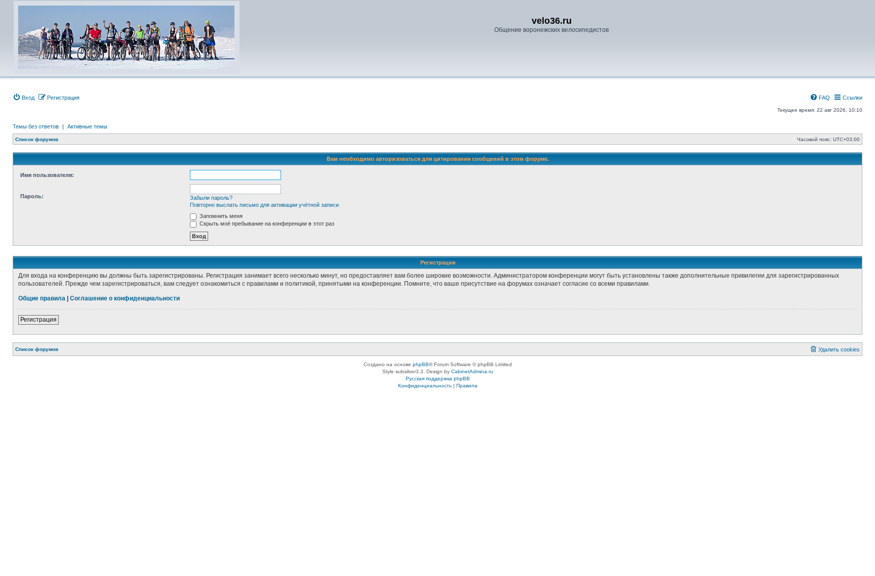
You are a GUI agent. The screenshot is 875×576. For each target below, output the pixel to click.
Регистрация (38, 319)
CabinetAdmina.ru (472, 371)
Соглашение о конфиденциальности (125, 298)
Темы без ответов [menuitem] (36, 126)
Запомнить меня (220, 216)
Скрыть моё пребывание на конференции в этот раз (266, 223)
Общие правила (41, 298)
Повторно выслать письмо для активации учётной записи (264, 205)
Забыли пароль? (211, 198)
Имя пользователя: (47, 175)
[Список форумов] (127, 37)
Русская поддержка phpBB (438, 378)
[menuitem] (23, 98)
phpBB (421, 364)
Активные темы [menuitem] (87, 126)
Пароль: (32, 196)
